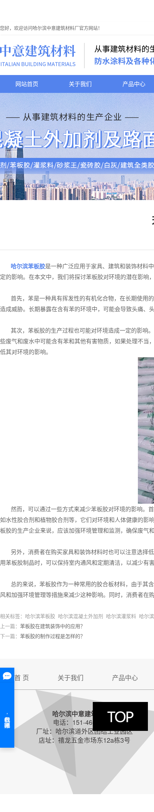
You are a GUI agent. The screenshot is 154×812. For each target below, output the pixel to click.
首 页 (21, 677)
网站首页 (26, 84)
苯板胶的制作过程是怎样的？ (52, 635)
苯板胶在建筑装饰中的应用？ (52, 625)
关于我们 (80, 84)
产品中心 (125, 677)
